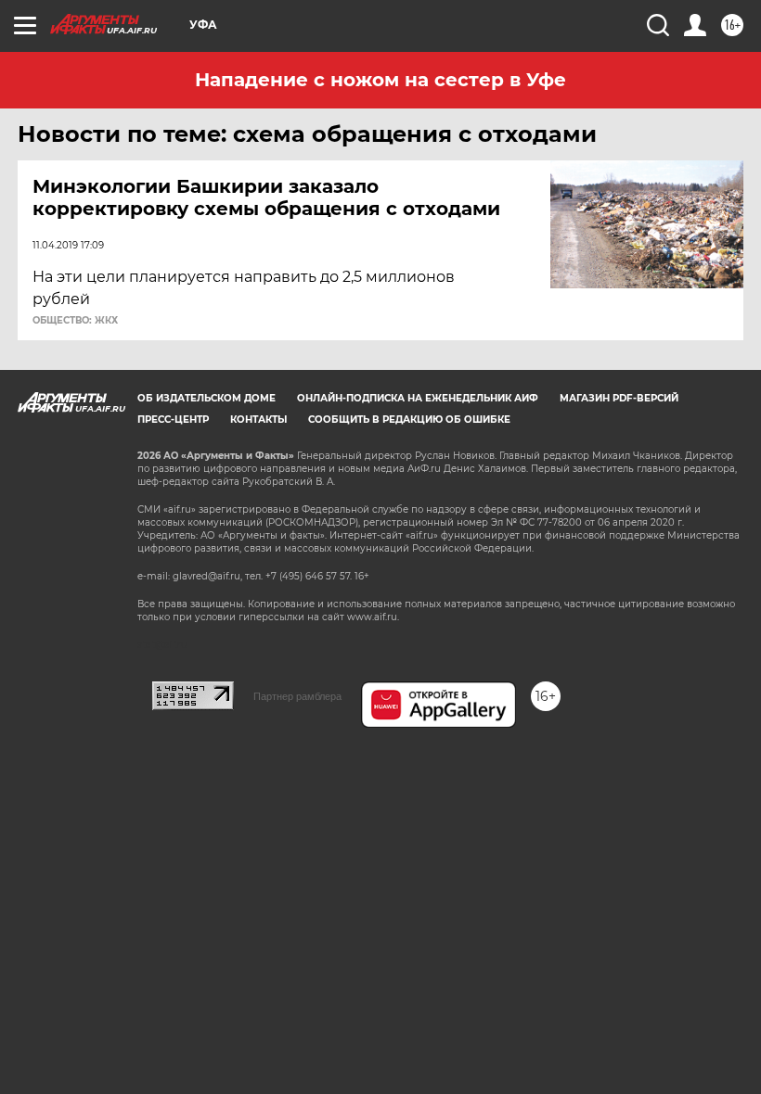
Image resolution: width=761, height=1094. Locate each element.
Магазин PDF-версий (619, 398)
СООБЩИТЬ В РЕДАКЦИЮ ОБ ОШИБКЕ (409, 419)
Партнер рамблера (297, 696)
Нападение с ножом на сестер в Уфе (380, 80)
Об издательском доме (206, 398)
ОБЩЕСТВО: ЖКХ (75, 320)
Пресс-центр (173, 419)
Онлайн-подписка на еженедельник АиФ (417, 398)
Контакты (258, 419)
